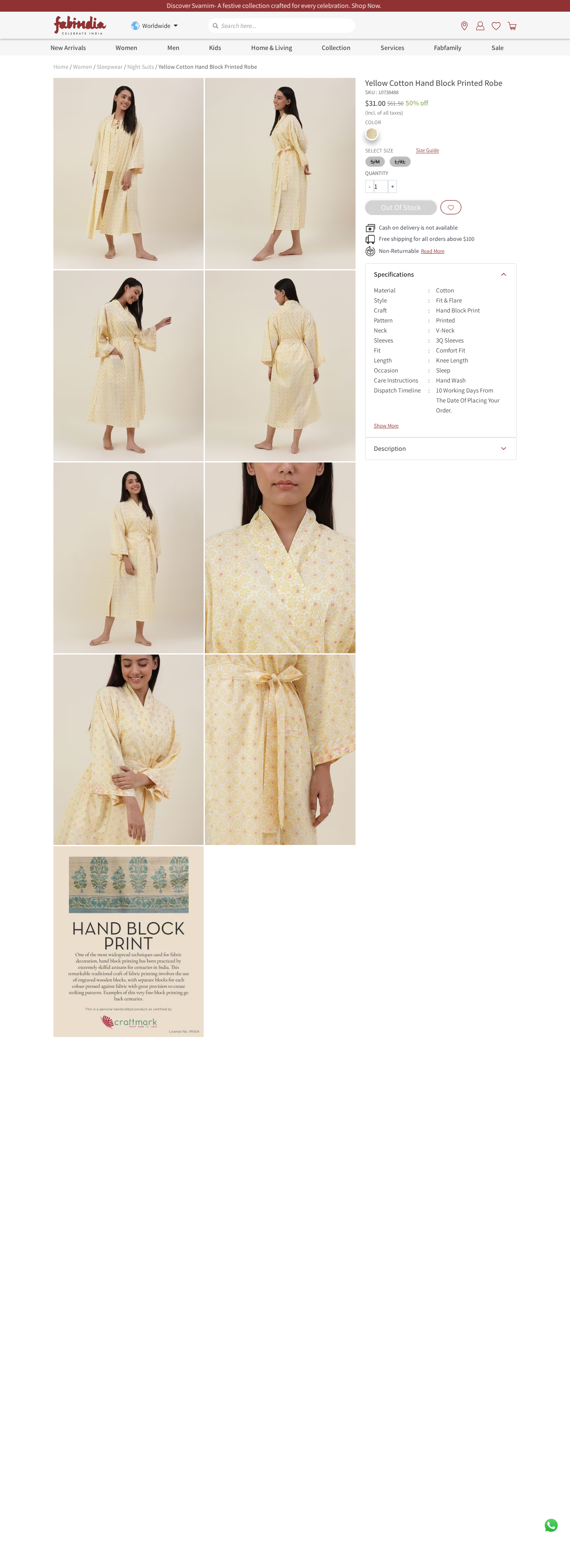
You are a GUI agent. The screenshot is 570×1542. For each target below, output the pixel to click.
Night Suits (140, 66)
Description (390, 448)
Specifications (394, 274)
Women (82, 66)
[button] (371, 133)
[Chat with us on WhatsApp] (551, 1525)
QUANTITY (376, 173)
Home (60, 66)
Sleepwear (110, 66)
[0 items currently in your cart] (510, 25)
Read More (432, 251)
